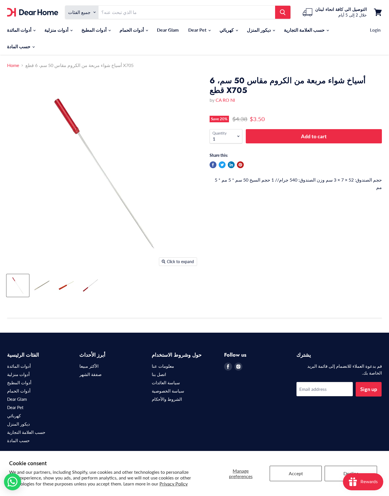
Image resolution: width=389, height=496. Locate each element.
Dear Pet (198, 29)
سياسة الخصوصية (168, 390)
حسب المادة (19, 46)
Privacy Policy (173, 483)
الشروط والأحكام (167, 399)
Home (13, 65)
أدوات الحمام (132, 29)
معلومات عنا (163, 366)
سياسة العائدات (166, 382)
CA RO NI (225, 100)
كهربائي (227, 29)
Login (375, 29)
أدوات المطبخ (94, 29)
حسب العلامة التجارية (305, 29)
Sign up (368, 389)
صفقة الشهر (90, 374)
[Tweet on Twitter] (222, 164)
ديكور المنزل (259, 29)
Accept (296, 473)
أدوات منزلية (56, 29)
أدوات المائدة (19, 29)
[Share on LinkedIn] (231, 164)
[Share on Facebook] (213, 164)
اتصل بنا (159, 374)
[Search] (282, 12)
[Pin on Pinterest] (240, 164)
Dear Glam (168, 29)
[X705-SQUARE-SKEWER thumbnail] (18, 285)
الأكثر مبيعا (89, 366)
